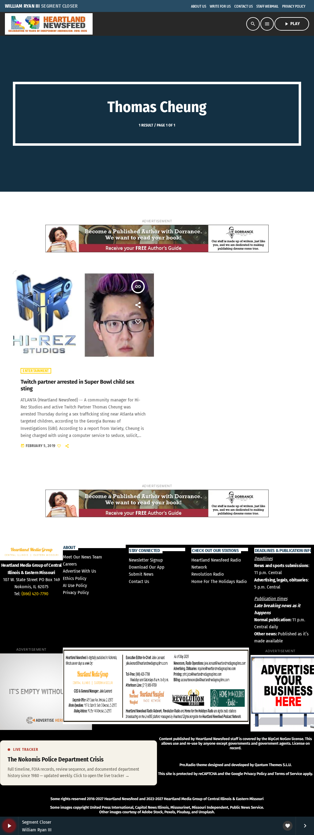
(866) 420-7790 (34, 593)
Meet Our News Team (82, 557)
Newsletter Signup (146, 560)
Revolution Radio (207, 574)
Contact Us (139, 581)
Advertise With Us (79, 571)
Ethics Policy (74, 578)
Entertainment (36, 371)
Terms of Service (288, 774)
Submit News (141, 574)
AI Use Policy (75, 585)
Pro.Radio (187, 765)
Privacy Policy (76, 592)
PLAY (292, 24)
